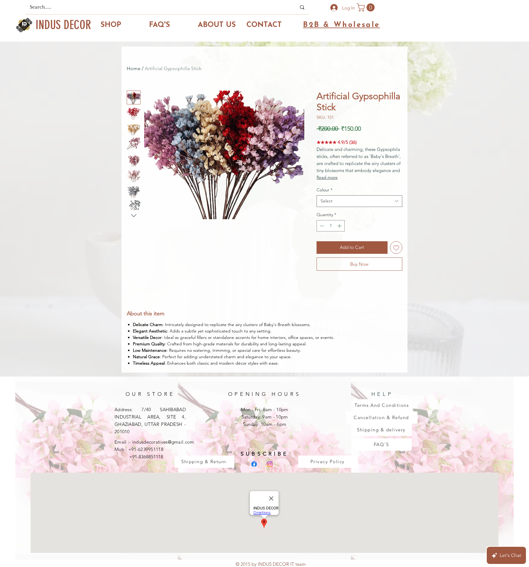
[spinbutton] (330, 225)
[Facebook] (254, 464)
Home (134, 68)
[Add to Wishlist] (396, 247)
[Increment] (340, 225)
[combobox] (359, 201)
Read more (327, 177)
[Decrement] (321, 225)
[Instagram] (269, 464)
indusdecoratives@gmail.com (163, 442)
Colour (324, 190)
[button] (367, 7)
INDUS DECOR (63, 25)
